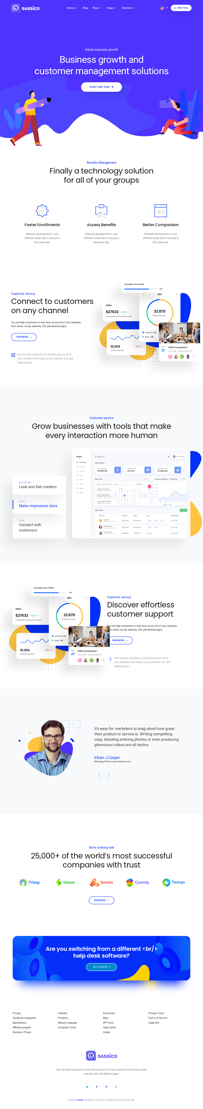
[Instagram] (115, 1086)
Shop (95, 7)
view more (22, 337)
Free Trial (182, 8)
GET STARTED (100, 967)
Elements (127, 7)
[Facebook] (96, 1086)
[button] (99, 776)
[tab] (39, 485)
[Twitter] (87, 1086)
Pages (110, 7)
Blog (85, 7)
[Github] (106, 1086)
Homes (71, 7)
